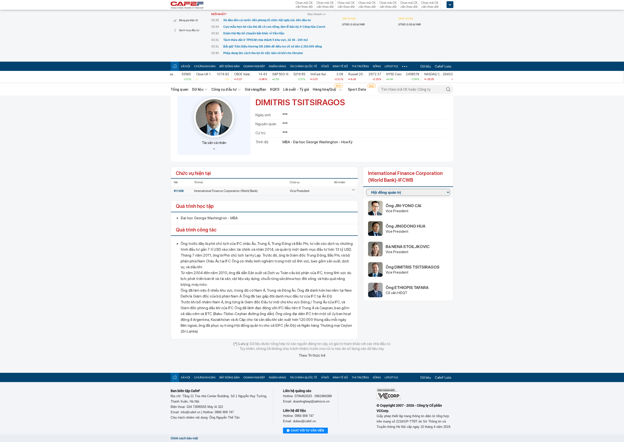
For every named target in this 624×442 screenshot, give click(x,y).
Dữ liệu (425, 66)
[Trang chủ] (175, 66)
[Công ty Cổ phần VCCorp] (389, 399)
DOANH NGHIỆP (254, 66)
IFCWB (179, 191)
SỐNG (377, 66)
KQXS (274, 89)
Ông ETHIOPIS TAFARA (407, 287)
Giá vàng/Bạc (255, 89)
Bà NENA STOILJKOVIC (407, 246)
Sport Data (357, 89)
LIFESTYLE (391, 66)
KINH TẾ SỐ (340, 66)
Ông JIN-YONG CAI (403, 205)
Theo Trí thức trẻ (312, 355)
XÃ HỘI (185, 66)
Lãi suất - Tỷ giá (296, 89)
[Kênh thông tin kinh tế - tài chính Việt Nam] (187, 5)
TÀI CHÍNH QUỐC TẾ (303, 66)
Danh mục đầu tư (189, 30)
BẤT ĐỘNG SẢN (229, 66)
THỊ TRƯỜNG (360, 66)
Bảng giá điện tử (188, 20)
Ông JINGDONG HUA (405, 226)
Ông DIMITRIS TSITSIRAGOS (412, 267)
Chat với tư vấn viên (307, 430)
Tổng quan (179, 89)
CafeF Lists (443, 66)
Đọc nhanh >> (317, 14)
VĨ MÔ (325, 66)
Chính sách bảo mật (184, 438)
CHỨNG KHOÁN (204, 66)
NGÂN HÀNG (277, 66)
